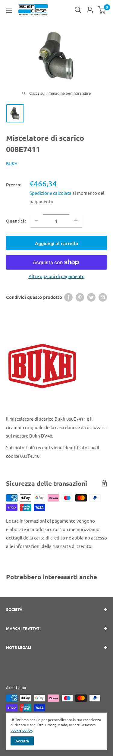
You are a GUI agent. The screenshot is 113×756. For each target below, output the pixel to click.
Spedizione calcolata (51, 193)
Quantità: (16, 221)
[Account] (90, 10)
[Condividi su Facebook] (68, 297)
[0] (102, 10)
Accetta (22, 741)
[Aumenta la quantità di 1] (76, 220)
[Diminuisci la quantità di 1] (36, 220)
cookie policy (21, 730)
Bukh (11, 163)
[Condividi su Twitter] (91, 297)
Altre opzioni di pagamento (57, 276)
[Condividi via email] (103, 297)
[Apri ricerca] (78, 10)
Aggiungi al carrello (56, 243)
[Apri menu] (9, 10)
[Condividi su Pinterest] (80, 297)
